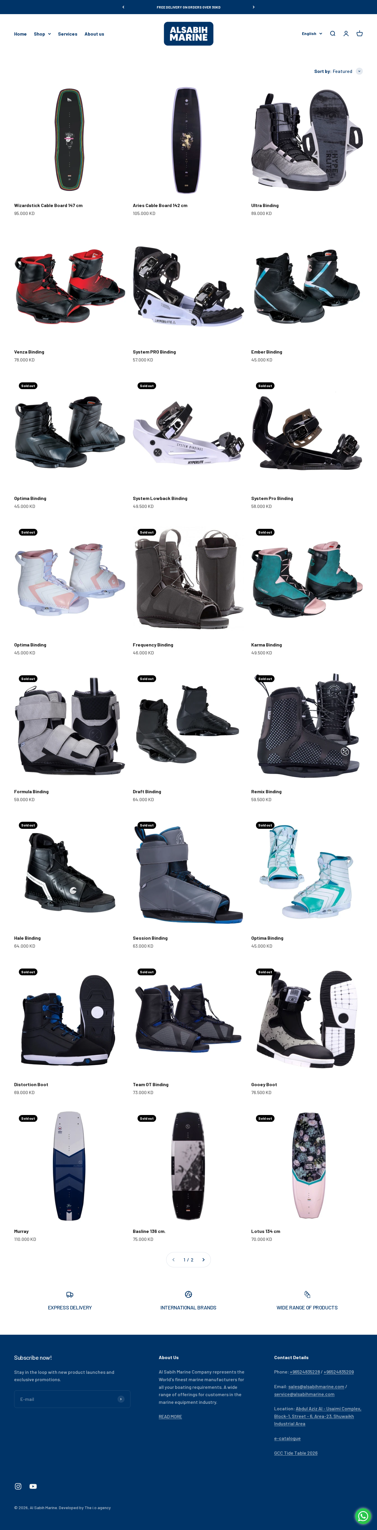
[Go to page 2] (203, 1259)
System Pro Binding (272, 498)
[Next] (254, 7)
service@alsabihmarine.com (304, 1394)
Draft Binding (147, 791)
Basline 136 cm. (149, 1231)
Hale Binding (27, 938)
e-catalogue (287, 1438)
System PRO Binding (154, 351)
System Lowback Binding (160, 498)
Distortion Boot (31, 1084)
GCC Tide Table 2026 (296, 1453)
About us (94, 33)
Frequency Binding (153, 644)
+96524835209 (339, 1371)
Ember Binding (266, 351)
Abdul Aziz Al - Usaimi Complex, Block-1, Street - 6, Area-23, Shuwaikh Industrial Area (317, 1416)
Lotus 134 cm (265, 1231)
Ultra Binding (265, 205)
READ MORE (170, 1416)
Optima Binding (30, 498)
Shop (39, 33)
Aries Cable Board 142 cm (160, 205)
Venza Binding (29, 351)
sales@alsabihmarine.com (316, 1386)
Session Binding (150, 938)
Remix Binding (266, 791)
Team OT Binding (150, 1084)
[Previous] (123, 7)
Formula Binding (31, 791)
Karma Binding (266, 644)
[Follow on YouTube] (33, 1486)
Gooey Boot (264, 1084)
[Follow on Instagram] (18, 1486)
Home (20, 33)
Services (67, 33)
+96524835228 (305, 1371)
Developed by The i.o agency (85, 1507)
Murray (21, 1231)
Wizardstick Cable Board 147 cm (48, 205)
